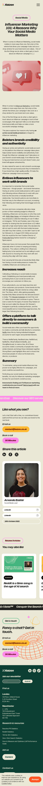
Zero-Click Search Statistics (12, 738)
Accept (35, 779)
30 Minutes (10, 440)
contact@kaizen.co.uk (16, 429)
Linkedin (7, 510)
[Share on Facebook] (10, 454)
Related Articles (12, 540)
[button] (38, 4)
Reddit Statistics (8, 732)
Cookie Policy (6, 783)
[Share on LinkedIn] (4, 454)
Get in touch (28, 385)
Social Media (21, 17)
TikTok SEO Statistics (10, 735)
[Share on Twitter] (16, 454)
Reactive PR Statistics (10, 729)
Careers (9, 757)
